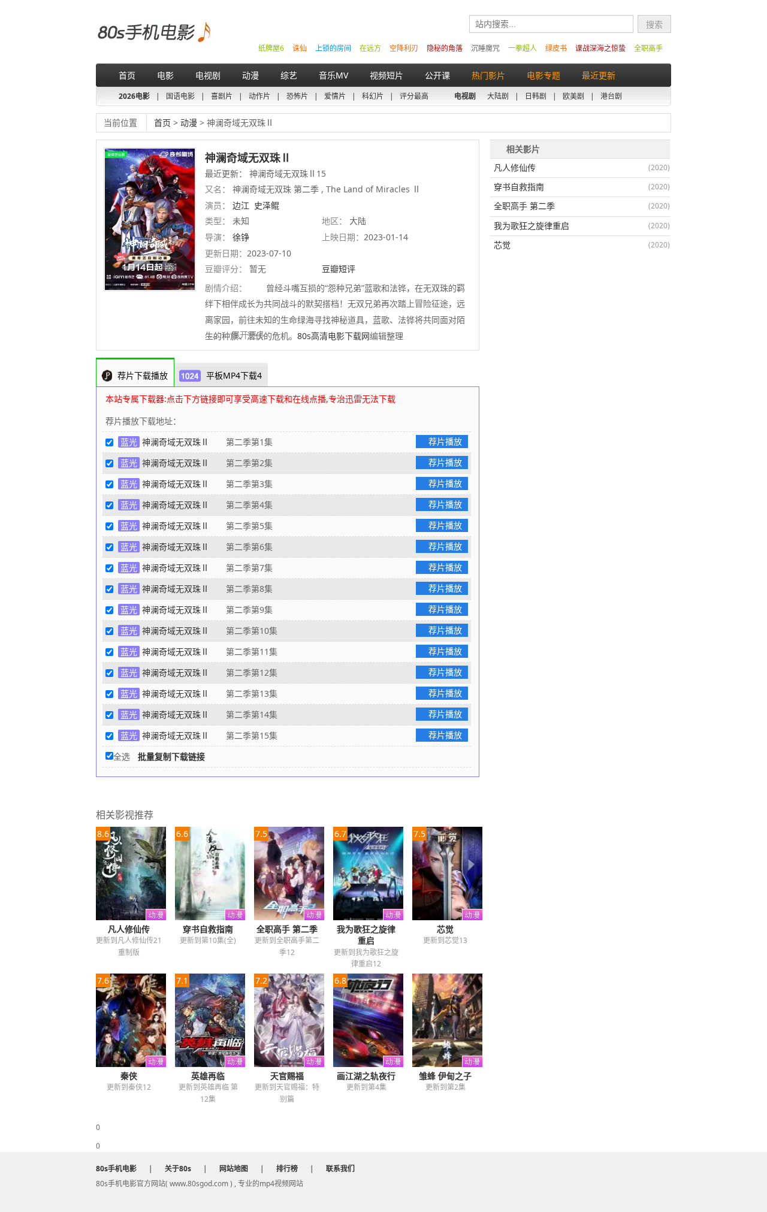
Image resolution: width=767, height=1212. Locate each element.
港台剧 (611, 96)
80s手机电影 (153, 41)
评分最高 (414, 96)
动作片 (259, 96)
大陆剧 (498, 96)
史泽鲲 (266, 205)
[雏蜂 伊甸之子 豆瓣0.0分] (451, 1020)
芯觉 (445, 929)
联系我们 (340, 1168)
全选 (121, 756)
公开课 (437, 75)
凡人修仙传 (129, 929)
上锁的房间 (333, 48)
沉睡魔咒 (485, 48)
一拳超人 (522, 48)
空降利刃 (403, 48)
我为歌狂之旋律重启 (366, 934)
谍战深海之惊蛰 (600, 48)
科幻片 (373, 96)
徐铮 (240, 237)
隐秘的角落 (445, 48)
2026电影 (134, 96)
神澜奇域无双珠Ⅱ (175, 442)
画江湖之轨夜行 (366, 1075)
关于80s (178, 1168)
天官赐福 (287, 1075)
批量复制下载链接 (171, 756)
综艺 (288, 75)
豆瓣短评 (340, 268)
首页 (127, 75)
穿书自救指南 (208, 929)
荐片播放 (445, 441)
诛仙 (299, 48)
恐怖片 (297, 96)
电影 (165, 75)
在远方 (370, 48)
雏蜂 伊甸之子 (445, 1075)
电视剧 (208, 75)
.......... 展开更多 (236, 334)
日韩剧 (535, 96)
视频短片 (386, 75)
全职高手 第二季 (287, 929)
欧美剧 (573, 96)
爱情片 (335, 96)
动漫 (250, 75)
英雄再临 (208, 1075)
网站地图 (233, 1168)
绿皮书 (556, 48)
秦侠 (128, 1075)
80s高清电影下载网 (333, 335)
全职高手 (648, 48)
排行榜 (287, 1168)
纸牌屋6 (271, 48)
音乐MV (333, 75)
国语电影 (180, 96)
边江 (240, 205)
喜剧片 (221, 96)
